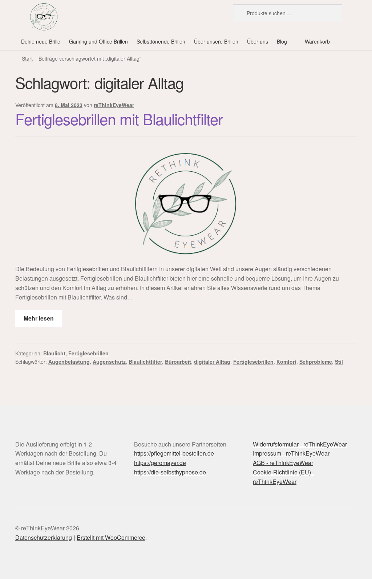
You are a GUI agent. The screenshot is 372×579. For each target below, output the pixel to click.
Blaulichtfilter (145, 361)
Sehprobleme (315, 361)
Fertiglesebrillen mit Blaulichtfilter (119, 119)
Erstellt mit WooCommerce (111, 537)
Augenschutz (109, 361)
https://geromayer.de (160, 462)
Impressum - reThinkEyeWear (291, 453)
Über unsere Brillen (216, 41)
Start (27, 58)
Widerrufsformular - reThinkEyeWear (300, 444)
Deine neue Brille (40, 41)
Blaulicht (54, 353)
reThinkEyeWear (114, 105)
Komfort (286, 361)
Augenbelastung (69, 361)
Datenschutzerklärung (43, 537)
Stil (339, 361)
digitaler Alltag (212, 361)
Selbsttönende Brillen (161, 41)
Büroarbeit (178, 361)
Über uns (257, 41)
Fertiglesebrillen (88, 353)
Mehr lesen (39, 318)
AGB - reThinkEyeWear (283, 462)
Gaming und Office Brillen (98, 41)
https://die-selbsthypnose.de (170, 472)
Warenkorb (317, 41)
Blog (282, 41)
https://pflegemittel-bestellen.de (174, 453)
